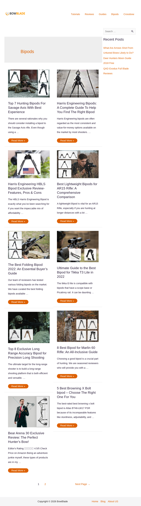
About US (113, 501)
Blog (103, 501)
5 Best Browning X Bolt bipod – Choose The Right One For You (76, 392)
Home (95, 501)
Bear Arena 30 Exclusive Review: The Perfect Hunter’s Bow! (26, 437)
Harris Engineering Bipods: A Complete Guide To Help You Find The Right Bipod (77, 107)
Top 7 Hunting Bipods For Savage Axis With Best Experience (27, 107)
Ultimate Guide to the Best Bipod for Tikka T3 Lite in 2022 (76, 272)
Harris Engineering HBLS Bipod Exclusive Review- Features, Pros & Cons (26, 188)
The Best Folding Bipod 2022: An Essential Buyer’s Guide (28, 269)
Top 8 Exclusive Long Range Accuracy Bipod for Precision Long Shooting (27, 353)
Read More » (18, 141)
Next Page (82, 484)
